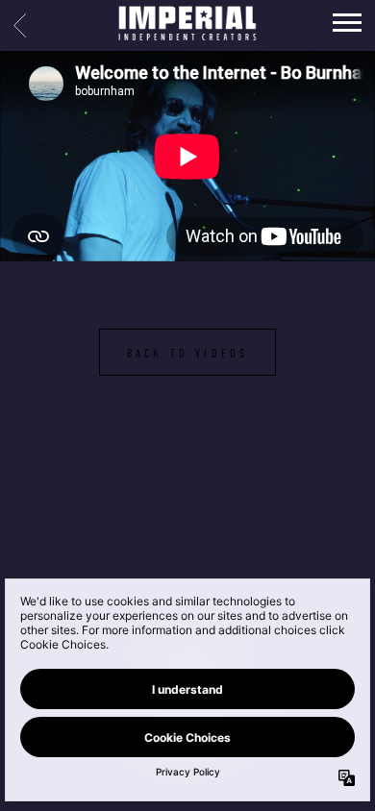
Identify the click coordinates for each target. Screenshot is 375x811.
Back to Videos (188, 353)
